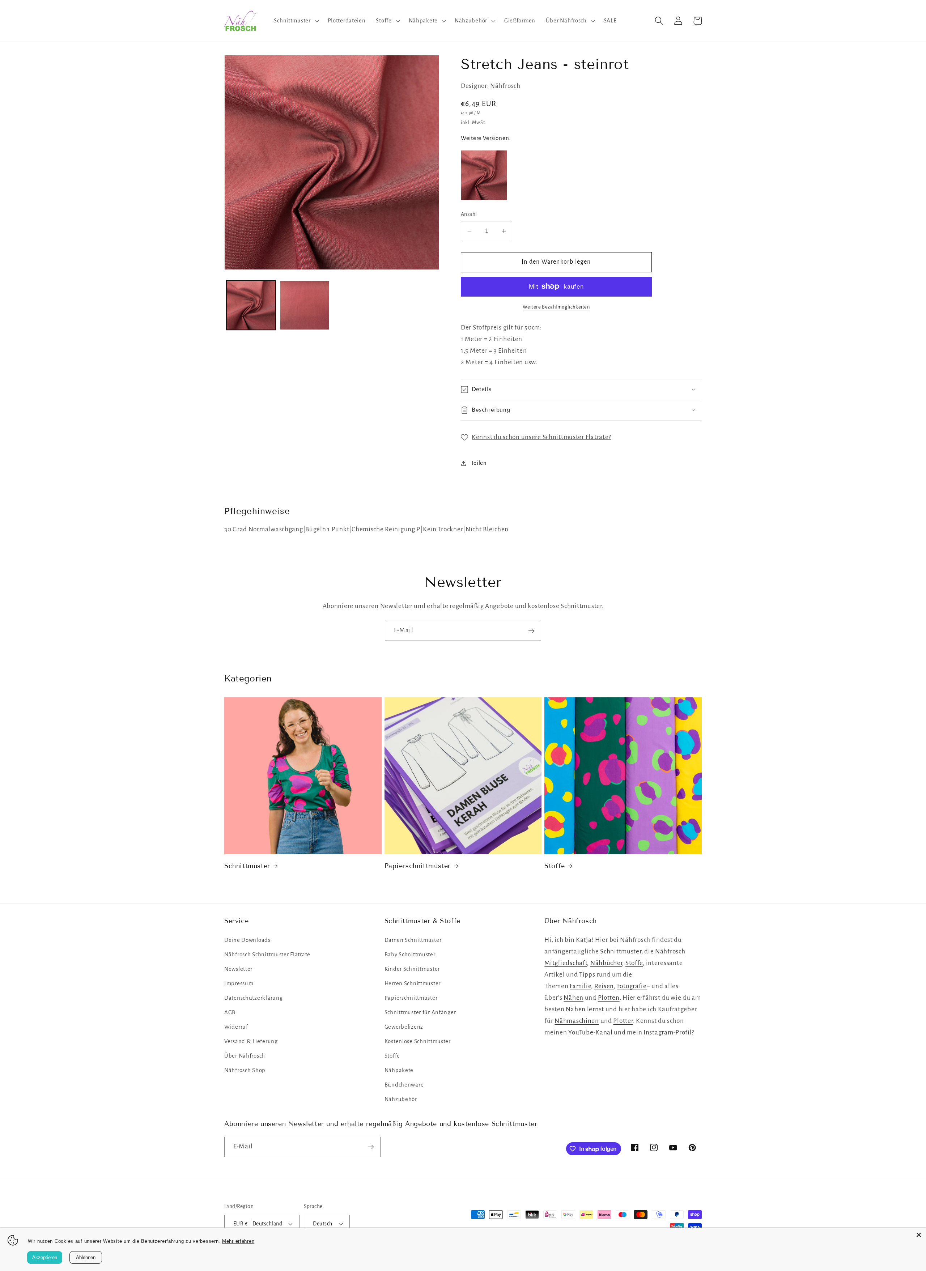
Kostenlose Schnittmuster (418, 1041)
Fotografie (632, 986)
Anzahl (469, 214)
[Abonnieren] (531, 631)
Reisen (604, 986)
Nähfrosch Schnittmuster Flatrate (267, 954)
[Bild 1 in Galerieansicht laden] (251, 305)
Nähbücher (606, 963)
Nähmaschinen (577, 1020)
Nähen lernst (585, 1009)
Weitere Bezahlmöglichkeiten (556, 307)
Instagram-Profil (667, 1032)
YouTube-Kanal (590, 1032)
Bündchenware (404, 1085)
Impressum (238, 983)
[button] (295, 21)
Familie (580, 986)
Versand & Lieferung (251, 1041)
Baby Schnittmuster (410, 954)
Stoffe (554, 866)
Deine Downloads (247, 940)
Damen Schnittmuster (413, 940)
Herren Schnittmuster (413, 983)
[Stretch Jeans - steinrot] (484, 175)
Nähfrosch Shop (245, 1070)
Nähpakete (399, 1070)
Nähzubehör (401, 1099)
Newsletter (238, 969)
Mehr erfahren (238, 1241)
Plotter (623, 1020)
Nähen (573, 997)
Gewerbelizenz (404, 1027)
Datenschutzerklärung (253, 998)
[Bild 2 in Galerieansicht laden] (304, 305)
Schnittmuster (247, 866)
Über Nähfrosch (244, 1056)
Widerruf (236, 1027)
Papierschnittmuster (418, 866)
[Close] (918, 1234)
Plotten (609, 997)
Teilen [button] (479, 463)
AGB (229, 1012)
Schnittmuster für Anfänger (420, 1012)
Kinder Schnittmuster (412, 969)
